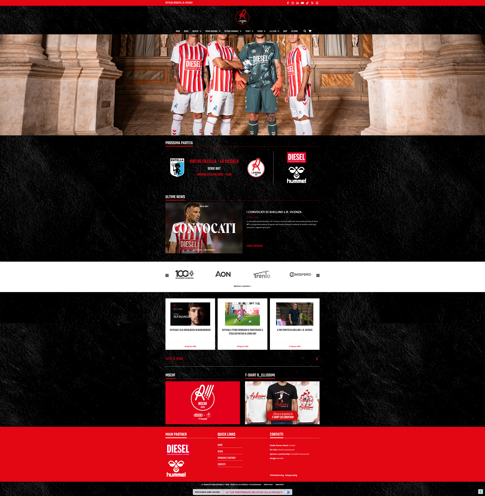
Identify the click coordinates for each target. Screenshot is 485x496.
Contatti (222, 464)
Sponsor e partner (227, 458)
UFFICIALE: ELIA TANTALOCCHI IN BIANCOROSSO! (190, 330)
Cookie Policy (279, 484)
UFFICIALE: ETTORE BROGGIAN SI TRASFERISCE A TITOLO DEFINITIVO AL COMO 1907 (242, 332)
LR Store (294, 31)
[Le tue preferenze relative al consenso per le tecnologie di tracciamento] (480, 491)
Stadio (260, 31)
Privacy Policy (268, 484)
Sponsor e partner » (242, 286)
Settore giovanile (231, 31)
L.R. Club (273, 31)
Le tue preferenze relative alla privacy (254, 492)
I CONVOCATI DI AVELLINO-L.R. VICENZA (274, 212)
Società (195, 31)
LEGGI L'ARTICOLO (255, 246)
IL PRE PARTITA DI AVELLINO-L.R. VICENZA (294, 330)
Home (178, 31)
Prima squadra (211, 31)
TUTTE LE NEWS (174, 359)
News (186, 31)
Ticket (248, 31)
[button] (318, 275)
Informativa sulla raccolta (207, 492)
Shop (285, 31)
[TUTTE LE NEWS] (317, 358)
